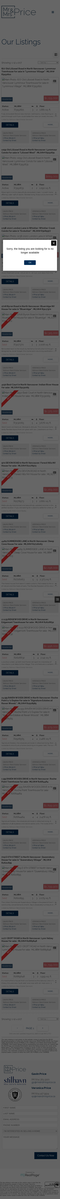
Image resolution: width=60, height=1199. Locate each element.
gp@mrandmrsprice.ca (43, 1082)
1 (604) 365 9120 (9, 138)
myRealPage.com (30, 1175)
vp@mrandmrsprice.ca (43, 1096)
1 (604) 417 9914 (38, 138)
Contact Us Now (45, 1155)
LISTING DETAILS (10, 125)
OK (30, 262)
